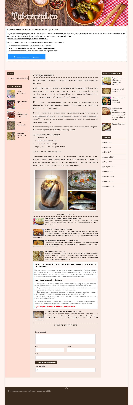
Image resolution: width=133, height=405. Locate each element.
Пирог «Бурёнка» (118, 124)
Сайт (37, 354)
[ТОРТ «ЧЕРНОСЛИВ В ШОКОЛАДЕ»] (11, 115)
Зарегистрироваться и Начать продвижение (54, 306)
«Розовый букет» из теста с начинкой (118, 100)
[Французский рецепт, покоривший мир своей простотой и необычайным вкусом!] (106, 111)
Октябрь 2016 (109, 186)
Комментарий (40, 332)
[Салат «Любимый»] (11, 125)
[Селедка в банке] (65, 209)
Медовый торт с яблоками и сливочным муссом (63, 218)
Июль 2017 (108, 142)
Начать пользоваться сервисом (26, 57)
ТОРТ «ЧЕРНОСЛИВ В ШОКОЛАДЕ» (22, 114)
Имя (37, 346)
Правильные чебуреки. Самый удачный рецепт (62, 240)
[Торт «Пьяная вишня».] (11, 104)
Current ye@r (40, 366)
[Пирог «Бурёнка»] (106, 127)
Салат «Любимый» (21, 124)
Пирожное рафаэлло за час (55, 251)
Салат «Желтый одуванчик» (118, 90)
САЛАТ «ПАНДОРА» (21, 92)
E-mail (69, 346)
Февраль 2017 (109, 167)
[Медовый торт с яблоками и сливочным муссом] (106, 81)
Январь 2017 (108, 172)
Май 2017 (107, 152)
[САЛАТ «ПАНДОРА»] (11, 94)
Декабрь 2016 (109, 176)
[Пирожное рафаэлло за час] (11, 136)
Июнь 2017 (108, 147)
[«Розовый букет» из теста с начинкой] (106, 101)
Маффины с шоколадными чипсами (58, 229)
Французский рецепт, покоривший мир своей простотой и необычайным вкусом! (119, 113)
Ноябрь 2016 (108, 181)
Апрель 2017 (109, 157)
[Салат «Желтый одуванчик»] (106, 91)
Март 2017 (108, 162)
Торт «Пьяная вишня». (22, 103)
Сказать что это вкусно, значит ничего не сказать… (64, 311)
